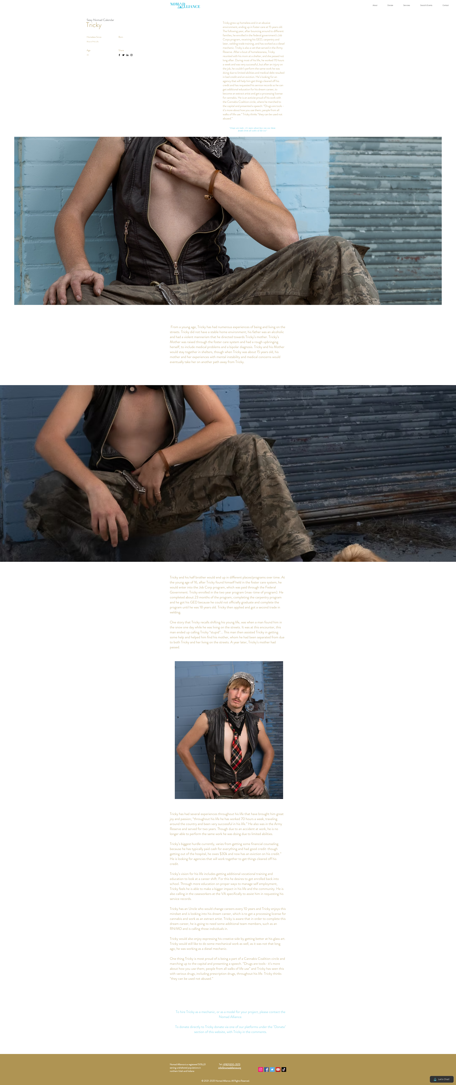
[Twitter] (123, 55)
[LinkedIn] (127, 55)
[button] (426, 5)
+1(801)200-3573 (231, 1064)
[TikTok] (284, 1069)
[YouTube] (278, 1069)
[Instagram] (131, 55)
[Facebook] (119, 55)
